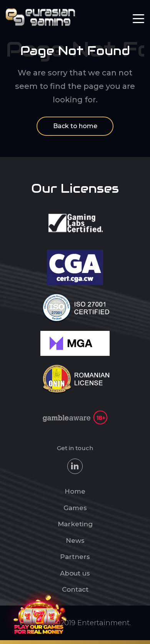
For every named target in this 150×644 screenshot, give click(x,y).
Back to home (75, 126)
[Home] (40, 17)
